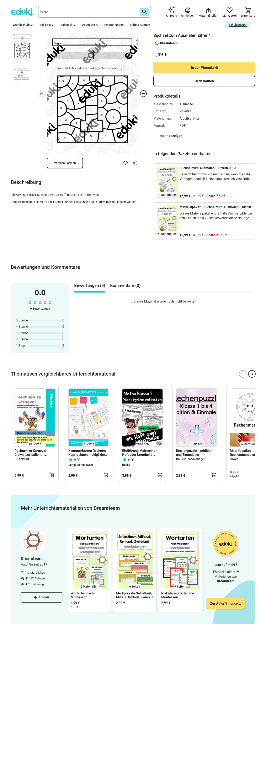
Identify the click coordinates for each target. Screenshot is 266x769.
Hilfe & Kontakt (140, 24)
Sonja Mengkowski (80, 464)
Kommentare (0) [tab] (125, 285)
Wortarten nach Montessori (82, 595)
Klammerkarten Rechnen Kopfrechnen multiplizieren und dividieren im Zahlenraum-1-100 (88, 453)
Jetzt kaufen (204, 81)
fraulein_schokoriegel (190, 459)
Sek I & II (45, 24)
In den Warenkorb (204, 68)
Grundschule (21, 24)
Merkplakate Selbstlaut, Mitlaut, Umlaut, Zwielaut (134, 595)
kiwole (234, 459)
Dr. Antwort (22, 459)
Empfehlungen (114, 24)
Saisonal (66, 24)
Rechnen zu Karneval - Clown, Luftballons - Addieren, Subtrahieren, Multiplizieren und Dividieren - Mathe (32, 453)
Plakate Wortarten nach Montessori (179, 595)
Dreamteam (169, 43)
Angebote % (90, 24)
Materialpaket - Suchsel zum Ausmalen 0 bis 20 (215, 207)
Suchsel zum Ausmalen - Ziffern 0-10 (208, 168)
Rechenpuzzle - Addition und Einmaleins (194, 453)
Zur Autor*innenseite (225, 603)
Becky (126, 464)
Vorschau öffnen (65, 163)
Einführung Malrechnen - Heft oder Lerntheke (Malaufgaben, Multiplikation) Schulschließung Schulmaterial (140, 453)
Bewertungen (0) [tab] (89, 285)
